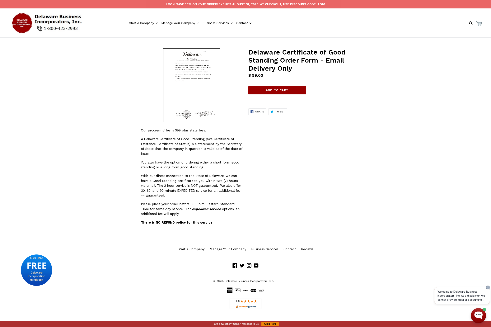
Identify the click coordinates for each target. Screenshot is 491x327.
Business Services (264, 249)
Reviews (307, 249)
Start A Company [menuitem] (141, 23)
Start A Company (191, 249)
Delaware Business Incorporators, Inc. (249, 280)
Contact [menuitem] (242, 23)
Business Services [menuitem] (216, 23)
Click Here (270, 324)
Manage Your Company (228, 249)
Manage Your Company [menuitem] (178, 23)
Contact (289, 249)
